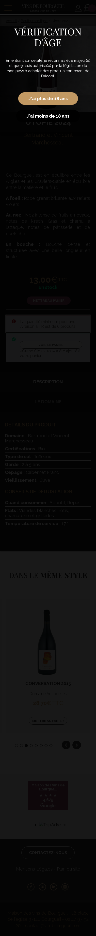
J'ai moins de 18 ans (48, 116)
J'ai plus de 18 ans (48, 98)
